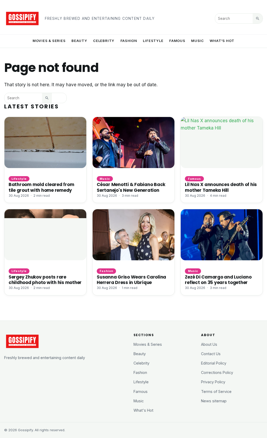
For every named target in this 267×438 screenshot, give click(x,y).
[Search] (258, 18)
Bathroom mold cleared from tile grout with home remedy (41, 187)
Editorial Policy (213, 363)
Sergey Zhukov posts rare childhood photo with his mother (45, 280)
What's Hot (222, 41)
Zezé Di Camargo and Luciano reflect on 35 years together (218, 280)
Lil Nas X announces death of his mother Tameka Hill (221, 187)
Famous (177, 41)
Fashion (128, 41)
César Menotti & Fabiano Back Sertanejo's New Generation (131, 187)
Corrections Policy (217, 372)
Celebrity (103, 41)
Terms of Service (216, 391)
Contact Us (211, 353)
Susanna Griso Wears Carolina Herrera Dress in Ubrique (131, 280)
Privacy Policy (213, 382)
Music (197, 41)
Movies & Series (49, 41)
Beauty (79, 41)
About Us (209, 344)
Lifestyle (153, 41)
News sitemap (214, 401)
